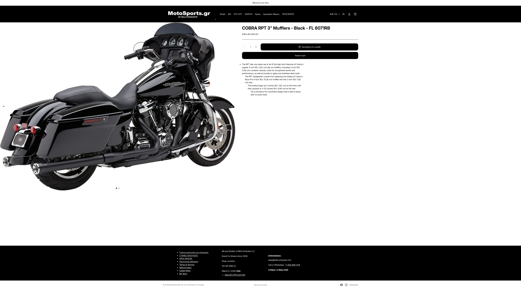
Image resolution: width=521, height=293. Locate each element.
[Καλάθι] (355, 14)
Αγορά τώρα (300, 55)
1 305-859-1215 (293, 265)
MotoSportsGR (174, 285)
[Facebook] (341, 284)
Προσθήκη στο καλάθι (311, 47)
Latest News (184, 270)
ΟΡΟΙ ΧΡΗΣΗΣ (185, 258)
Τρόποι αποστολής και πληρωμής (193, 252)
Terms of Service (186, 264)
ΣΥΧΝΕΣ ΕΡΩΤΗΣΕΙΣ (188, 255)
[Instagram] (346, 284)
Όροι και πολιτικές (260, 285)
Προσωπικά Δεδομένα (188, 261)
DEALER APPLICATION (235, 275)
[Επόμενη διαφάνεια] (233, 107)
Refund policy (185, 267)
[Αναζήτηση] (344, 14)
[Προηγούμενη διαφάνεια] (3, 107)
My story (183, 274)
